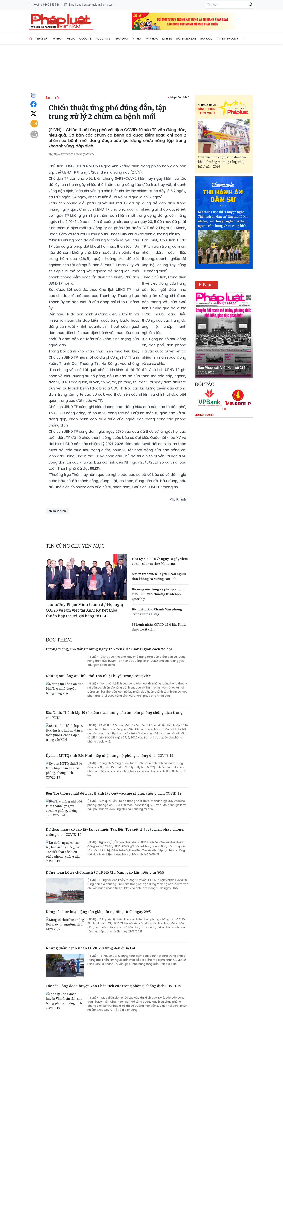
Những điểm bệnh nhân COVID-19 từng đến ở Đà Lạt (90, 948)
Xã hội (137, 38)
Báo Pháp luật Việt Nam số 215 (221, 368)
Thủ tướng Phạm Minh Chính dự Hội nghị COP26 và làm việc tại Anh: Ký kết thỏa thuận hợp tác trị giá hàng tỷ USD (84, 610)
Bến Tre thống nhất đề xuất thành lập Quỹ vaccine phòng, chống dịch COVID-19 (114, 793)
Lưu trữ (52, 97)
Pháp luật (121, 38)
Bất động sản (186, 38)
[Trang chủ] (30, 38)
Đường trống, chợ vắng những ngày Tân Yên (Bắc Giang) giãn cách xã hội (109, 649)
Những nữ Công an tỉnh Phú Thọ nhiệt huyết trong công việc (98, 675)
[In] (34, 134)
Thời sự (42, 38)
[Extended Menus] (244, 38)
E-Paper (206, 284)
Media (71, 38)
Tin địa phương (227, 38)
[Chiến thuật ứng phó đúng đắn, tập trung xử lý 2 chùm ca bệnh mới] (61, 21)
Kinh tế (167, 38)
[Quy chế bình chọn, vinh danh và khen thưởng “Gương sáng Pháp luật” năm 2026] (224, 136)
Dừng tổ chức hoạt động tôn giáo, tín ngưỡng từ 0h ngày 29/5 (98, 911)
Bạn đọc (206, 38)
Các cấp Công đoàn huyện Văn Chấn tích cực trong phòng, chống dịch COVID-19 (113, 986)
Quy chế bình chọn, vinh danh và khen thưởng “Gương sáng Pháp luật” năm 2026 (222, 162)
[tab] (222, 409)
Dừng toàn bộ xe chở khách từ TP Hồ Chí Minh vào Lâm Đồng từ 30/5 (105, 872)
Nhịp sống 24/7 (179, 97)
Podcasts (103, 38)
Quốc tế (85, 38)
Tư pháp (56, 38)
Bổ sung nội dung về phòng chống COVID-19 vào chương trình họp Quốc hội (158, 594)
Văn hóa (152, 38)
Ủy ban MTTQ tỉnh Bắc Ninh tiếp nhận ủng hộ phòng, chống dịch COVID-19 (109, 755)
